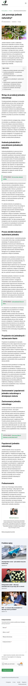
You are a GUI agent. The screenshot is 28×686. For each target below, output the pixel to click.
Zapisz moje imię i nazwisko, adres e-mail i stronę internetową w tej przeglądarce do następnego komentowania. (13, 657)
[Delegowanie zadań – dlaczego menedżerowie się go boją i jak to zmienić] (14, 575)
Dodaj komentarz (7, 641)
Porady (19, 21)
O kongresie (8, 682)
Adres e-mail (6, 632)
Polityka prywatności (22, 684)
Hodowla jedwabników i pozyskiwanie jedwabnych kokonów (13, 73)
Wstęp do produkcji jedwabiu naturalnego (14, 70)
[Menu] (25, 3)
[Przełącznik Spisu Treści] (23, 68)
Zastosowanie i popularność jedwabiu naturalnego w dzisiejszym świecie (13, 83)
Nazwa (5, 627)
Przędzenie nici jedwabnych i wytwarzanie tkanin (14, 79)
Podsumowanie (7, 89)
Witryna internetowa (7, 636)
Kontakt (18, 682)
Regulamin (24, 682)
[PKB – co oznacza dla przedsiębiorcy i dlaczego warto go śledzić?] (14, 598)
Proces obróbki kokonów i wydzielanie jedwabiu (13, 76)
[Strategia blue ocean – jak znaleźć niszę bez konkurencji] (14, 552)
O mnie (14, 682)
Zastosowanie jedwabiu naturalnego (12, 85)
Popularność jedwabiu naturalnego (12, 87)
